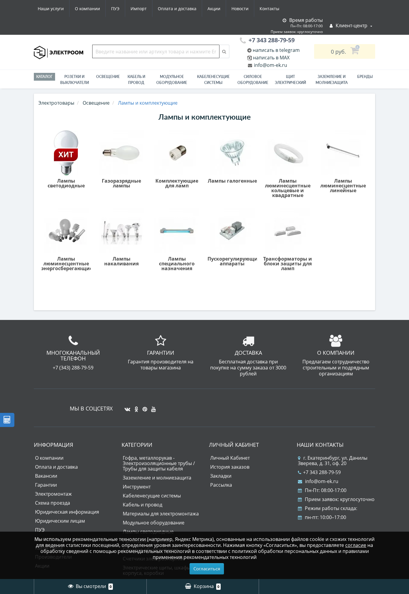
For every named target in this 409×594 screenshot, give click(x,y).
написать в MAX (271, 57)
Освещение (108, 76)
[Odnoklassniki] (134, 407)
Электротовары (56, 103)
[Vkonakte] (126, 407)
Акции (213, 8)
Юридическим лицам (60, 521)
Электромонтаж (53, 494)
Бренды (365, 76)
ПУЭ (115, 8)
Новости (240, 8)
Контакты (269, 8)
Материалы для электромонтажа (161, 513)
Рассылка (221, 485)
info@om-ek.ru (270, 65)
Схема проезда (52, 503)
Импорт (139, 8)
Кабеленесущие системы (213, 79)
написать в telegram (276, 50)
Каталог (44, 76)
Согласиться (206, 569)
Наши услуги (51, 8)
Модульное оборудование (171, 79)
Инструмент (137, 486)
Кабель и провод (136, 79)
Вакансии (46, 476)
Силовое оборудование (252, 79)
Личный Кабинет (230, 458)
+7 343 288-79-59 (322, 472)
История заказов (229, 467)
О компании (87, 8)
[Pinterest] (143, 407)
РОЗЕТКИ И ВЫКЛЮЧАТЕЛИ (74, 79)
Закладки (220, 476)
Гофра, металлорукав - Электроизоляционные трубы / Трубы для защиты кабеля (159, 463)
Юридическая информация (67, 512)
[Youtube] (152, 407)
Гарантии (46, 485)
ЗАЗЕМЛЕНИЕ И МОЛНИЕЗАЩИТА (332, 79)
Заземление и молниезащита (157, 477)
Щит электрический (290, 79)
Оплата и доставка (177, 8)
